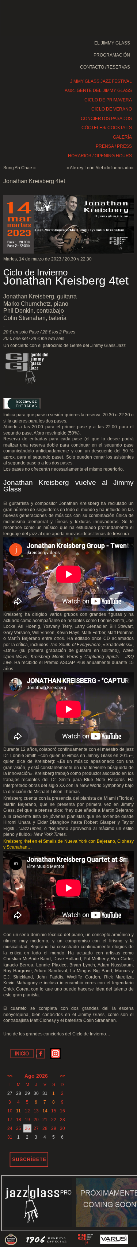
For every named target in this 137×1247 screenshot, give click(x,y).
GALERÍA (122, 137)
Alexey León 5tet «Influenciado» (102, 167)
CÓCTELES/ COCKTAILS (106, 127)
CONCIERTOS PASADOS (106, 118)
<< (9, 1075)
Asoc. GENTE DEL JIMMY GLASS (98, 90)
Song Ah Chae (17, 167)
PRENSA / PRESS (114, 146)
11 (18, 1110)
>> (62, 1075)
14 (44, 1110)
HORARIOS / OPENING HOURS (100, 155)
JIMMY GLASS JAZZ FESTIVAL (101, 81)
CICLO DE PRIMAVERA (108, 100)
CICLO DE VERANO (111, 109)
